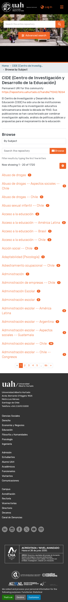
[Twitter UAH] (26, 529)
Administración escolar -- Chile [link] (24, 343)
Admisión (7, 452)
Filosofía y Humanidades (15, 434)
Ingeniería (7, 444)
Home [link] (5, 65)
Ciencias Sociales (11, 416)
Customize (34, 597)
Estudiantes (8, 457)
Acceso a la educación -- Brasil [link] (24, 231)
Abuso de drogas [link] (14, 175)
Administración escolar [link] (18, 300)
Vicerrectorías (9, 503)
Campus (6, 489)
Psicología (7, 439)
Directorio (7, 508)
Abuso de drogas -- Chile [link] (20, 197)
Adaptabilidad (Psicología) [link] (20, 257)
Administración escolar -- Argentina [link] (28, 322)
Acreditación (8, 494)
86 (46, 365)
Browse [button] (59, 150)
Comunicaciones (10, 480)
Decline (20, 597)
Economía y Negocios (13, 425)
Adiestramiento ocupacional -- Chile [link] (28, 265)
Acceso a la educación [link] (18, 214)
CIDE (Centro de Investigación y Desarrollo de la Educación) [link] (28, 65)
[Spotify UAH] (41, 529)
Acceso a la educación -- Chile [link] (24, 240)
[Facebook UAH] (19, 529)
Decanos (6, 512)
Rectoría (6, 498)
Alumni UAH (8, 462)
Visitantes (7, 476)
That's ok (8, 597)
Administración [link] (13, 274)
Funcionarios (8, 471)
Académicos (8, 466)
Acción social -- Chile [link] (17, 248)
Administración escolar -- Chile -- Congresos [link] (26, 354)
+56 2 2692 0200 (20, 406)
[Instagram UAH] (12, 529)
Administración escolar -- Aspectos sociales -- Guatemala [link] (27, 332)
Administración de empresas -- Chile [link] (28, 282)
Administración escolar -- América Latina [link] (26, 310)
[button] (13, 7)
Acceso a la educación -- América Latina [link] (31, 223)
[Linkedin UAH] (5, 529)
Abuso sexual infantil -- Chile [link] (23, 205)
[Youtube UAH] (34, 529)
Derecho (6, 420)
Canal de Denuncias (12, 517)
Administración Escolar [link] (18, 291)
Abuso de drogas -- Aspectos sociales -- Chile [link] (31, 186)
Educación (7, 430)
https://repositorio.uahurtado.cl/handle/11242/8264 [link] (33, 92)
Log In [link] (48, 7)
